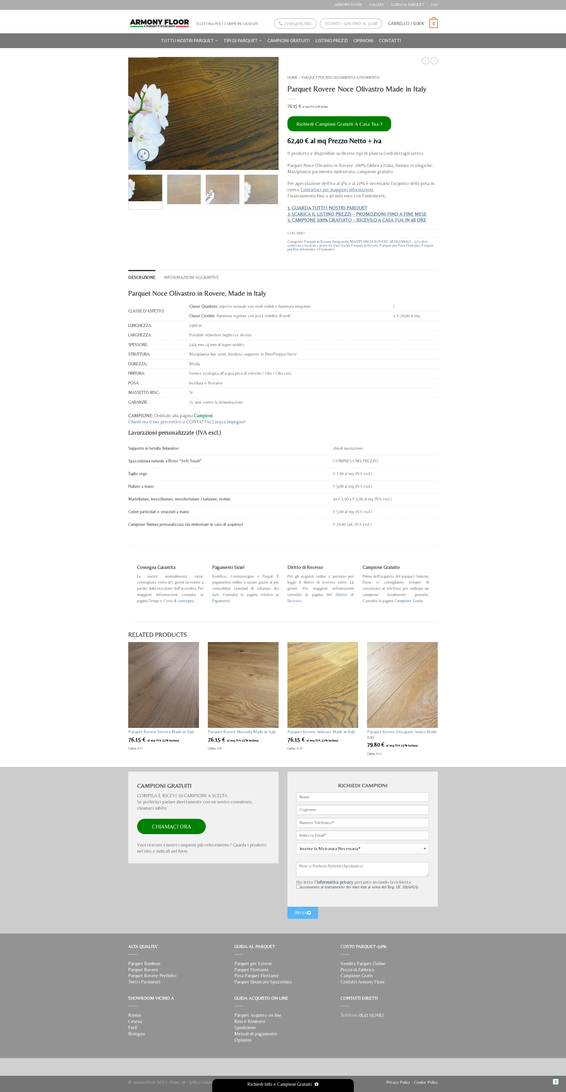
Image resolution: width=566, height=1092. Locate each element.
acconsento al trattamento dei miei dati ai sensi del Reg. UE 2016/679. (359, 887)
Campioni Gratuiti (288, 40)
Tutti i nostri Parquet (187, 40)
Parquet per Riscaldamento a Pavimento (340, 77)
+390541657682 (297, 23)
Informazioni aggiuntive (191, 277)
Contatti (390, 40)
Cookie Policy (426, 1082)
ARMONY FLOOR (348, 4)
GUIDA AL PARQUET (407, 4)
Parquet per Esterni (253, 963)
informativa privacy (335, 882)
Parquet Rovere (143, 970)
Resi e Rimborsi (249, 1021)
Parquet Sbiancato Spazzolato (263, 982)
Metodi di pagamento (255, 1034)
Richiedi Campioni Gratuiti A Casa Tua (338, 124)
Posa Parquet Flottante (256, 975)
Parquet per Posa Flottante (400, 245)
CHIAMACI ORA (171, 826)
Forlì (132, 1027)
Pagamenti (221, 600)
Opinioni (363, 40)
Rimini (134, 1015)
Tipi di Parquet (240, 40)
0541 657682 (371, 1015)
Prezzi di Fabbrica (357, 970)
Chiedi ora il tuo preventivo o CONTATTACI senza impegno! (187, 422)
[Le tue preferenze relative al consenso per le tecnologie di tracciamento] (556, 1082)
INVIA (300, 913)
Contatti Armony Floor (362, 982)
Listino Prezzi (331, 40)
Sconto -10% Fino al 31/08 (351, 23)
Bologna (136, 1034)
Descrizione (141, 277)
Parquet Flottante (251, 970)
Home (292, 77)
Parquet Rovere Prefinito (152, 975)
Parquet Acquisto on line (258, 1015)
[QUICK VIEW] (163, 685)
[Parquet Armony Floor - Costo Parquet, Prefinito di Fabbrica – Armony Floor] (159, 21)
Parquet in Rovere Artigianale (326, 241)
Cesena (135, 1021)
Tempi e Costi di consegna (171, 600)
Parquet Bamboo (144, 963)
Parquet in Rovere (364, 245)
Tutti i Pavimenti (144, 982)
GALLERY (376, 4)
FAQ (434, 4)
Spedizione (245, 1027)
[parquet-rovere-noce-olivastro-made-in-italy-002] (203, 113)
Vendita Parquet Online (363, 963)
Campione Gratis (408, 600)
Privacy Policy (398, 1082)
